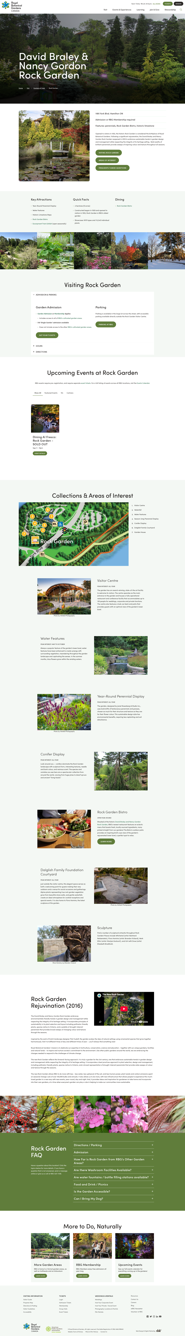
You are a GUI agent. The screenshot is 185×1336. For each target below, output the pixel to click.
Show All (37, 393)
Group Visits (63, 1309)
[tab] (113, 1145)
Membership (59, 313)
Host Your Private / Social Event (105, 1306)
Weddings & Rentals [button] (104, 1296)
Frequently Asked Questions (112, 168)
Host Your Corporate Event (104, 1303)
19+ (62, 393)
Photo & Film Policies (92, 1332)
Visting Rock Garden (109, 152)
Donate (178, 4)
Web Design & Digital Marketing (145, 1331)
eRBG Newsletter (136, 1309)
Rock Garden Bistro (40, 219)
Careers (133, 1302)
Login (61, 1299)
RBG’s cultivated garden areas (70, 318)
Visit (28, 88)
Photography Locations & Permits (106, 1309)
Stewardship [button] (170, 9)
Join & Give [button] (154, 9)
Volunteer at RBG (137, 1312)
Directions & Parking (30, 1306)
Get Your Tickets (47, 335)
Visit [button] (105, 9)
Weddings (98, 1299)
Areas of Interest (107, 160)
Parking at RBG (106, 324)
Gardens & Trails (39, 88)
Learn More (106, 841)
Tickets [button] (62, 1296)
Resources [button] (134, 1296)
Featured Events (51, 393)
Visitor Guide (27, 1299)
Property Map (28, 1303)
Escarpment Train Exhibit (42, 223)
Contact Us (134, 1299)
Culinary (70, 393)
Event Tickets (63, 1312)
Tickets (168, 4)
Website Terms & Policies (75, 1332)
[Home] (31, 1328)
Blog (132, 1305)
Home (21, 88)
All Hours (156, 4)
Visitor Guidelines (29, 1309)
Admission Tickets (65, 1303)
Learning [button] (141, 9)
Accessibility (27, 1312)
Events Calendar (143, 383)
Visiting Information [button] (33, 1296)
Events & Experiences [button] (122, 9)
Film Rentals (99, 1312)
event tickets (86, 383)
